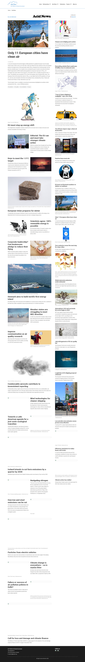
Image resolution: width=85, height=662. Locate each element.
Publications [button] (62, 4)
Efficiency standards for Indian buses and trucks (64, 449)
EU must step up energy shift (21, 125)
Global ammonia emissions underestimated (63, 281)
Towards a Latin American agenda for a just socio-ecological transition (18, 420)
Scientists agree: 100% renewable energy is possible (40, 223)
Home (9, 10)
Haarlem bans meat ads (62, 158)
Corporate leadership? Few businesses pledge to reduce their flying (18, 245)
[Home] (16, 3)
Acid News (14, 10)
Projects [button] (68, 4)
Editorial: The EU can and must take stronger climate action (39, 139)
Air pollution (10, 86)
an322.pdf (73, 16)
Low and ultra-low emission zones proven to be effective (65, 421)
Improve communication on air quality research (17, 334)
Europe (29, 86)
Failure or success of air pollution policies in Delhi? (18, 584)
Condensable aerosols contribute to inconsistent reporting (24, 385)
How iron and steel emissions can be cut (17, 501)
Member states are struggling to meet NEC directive (39, 311)
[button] (51, 4)
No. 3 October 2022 (12, 16)
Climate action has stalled (63, 480)
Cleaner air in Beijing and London (65, 42)
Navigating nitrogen (39, 480)
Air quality (17, 86)
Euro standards (23, 86)
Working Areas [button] (46, 4)
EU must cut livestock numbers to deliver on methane (65, 185)
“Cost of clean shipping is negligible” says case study (63, 95)
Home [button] (40, 4)
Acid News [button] (54, 4)
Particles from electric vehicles (22, 552)
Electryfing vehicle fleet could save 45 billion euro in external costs (66, 67)
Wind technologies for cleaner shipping (40, 399)
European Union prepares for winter (24, 211)
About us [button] (75, 4)
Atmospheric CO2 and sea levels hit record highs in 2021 (65, 309)
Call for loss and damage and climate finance (28, 638)
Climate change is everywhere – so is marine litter (38, 565)
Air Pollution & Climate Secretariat (18, 6)
